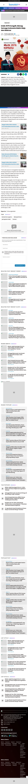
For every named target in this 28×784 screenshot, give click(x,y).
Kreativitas (22, 752)
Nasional (18, 8)
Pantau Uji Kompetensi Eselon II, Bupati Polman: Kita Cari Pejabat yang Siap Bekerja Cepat (14, 456)
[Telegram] (26, 74)
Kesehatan (22, 748)
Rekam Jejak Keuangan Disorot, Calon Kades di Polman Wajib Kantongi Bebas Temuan (17, 293)
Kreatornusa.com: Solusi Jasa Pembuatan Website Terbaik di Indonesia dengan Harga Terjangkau (15, 479)
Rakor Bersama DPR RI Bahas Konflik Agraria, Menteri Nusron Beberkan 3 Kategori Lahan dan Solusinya (10, 155)
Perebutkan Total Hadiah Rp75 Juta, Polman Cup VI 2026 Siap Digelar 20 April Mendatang (15, 471)
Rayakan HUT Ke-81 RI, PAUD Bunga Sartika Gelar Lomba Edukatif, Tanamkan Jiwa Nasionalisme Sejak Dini (17, 369)
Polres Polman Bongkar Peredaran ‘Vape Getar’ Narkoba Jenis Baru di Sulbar (18, 277)
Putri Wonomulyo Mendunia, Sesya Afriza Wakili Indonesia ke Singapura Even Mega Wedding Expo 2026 (15, 426)
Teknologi (11, 8)
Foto (19, 743)
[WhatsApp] (23, 74)
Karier (21, 749)
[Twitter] (21, 74)
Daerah (13, 742)
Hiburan (22, 746)
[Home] (1, 8)
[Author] (2, 34)
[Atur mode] (4, 5)
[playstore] (13, 736)
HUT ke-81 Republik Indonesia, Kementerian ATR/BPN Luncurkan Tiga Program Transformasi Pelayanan (17, 329)
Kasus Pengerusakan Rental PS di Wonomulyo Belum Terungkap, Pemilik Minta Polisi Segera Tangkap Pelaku (16, 434)
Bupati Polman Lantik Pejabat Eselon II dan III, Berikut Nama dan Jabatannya (15, 411)
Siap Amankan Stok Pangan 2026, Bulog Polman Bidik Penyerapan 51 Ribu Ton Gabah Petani (15, 419)
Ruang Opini (8, 745)
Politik (2, 745)
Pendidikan (22, 754)
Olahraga (14, 743)
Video (23, 743)
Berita (5, 8)
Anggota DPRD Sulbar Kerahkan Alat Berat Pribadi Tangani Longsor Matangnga (15, 448)
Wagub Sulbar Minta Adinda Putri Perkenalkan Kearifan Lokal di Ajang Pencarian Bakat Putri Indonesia (10, 125)
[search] (1, 4)
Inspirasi (22, 745)
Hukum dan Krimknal (13, 274)
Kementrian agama (7, 217)
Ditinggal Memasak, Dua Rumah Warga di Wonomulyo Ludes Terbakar (17, 301)
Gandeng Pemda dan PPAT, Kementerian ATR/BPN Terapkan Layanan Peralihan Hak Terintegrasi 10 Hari (17, 313)
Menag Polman (18, 217)
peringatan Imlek (6, 219)
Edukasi (22, 751)
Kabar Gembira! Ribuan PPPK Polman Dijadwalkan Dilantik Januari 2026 (15, 441)
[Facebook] (18, 74)
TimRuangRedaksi (9, 34)
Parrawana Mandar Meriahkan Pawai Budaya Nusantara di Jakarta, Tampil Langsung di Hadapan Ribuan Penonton (17, 321)
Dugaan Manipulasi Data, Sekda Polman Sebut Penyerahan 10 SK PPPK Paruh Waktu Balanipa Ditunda (15, 463)
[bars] (26, 5)
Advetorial (11, 282)
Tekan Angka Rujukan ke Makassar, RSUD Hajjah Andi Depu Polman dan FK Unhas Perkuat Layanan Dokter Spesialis (18, 285)
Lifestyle (15, 745)
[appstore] (4, 736)
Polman (15, 219)
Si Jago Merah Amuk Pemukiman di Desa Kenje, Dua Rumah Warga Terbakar (17, 376)
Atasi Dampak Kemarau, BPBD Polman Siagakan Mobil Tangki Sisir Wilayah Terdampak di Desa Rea (17, 362)
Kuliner (21, 755)
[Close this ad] (27, 777)
